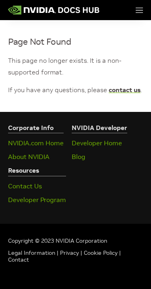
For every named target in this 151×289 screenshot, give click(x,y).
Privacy (70, 252)
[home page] (54, 10)
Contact (18, 259)
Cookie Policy (101, 252)
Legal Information (31, 252)
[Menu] (131, 10)
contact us (125, 90)
